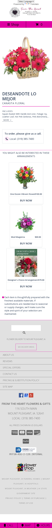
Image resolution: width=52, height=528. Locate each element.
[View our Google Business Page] (26, 396)
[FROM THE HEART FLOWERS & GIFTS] (26, 17)
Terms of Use (26, 503)
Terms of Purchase (34, 498)
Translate (34, 4)
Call (9, 525)
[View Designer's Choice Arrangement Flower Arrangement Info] (26, 263)
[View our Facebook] (21, 396)
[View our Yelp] (31, 396)
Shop (15, 24)
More (6, 120)
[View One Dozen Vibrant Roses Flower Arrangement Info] (26, 177)
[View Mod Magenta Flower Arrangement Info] (26, 220)
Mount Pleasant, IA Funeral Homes (21, 479)
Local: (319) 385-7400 (26, 418)
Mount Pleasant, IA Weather (20, 488)
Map (27, 525)
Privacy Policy (13, 498)
